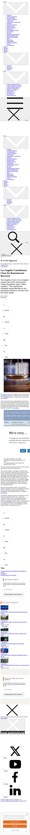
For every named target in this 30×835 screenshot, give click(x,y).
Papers (5, 49)
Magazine (6, 50)
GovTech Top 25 (11, 92)
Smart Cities (10, 40)
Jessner (26, 479)
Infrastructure (10, 29)
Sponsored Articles (11, 95)
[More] (16, 9)
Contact (9, 69)
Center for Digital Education (14, 84)
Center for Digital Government (14, 85)
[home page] (15, 133)
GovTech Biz (10, 31)
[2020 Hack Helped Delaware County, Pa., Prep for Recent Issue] (4, 662)
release (11, 482)
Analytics (9, 15)
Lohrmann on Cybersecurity (13, 22)
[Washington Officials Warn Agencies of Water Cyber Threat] (4, 630)
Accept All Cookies (14, 822)
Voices (8, 44)
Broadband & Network (12, 37)
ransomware (7, 397)
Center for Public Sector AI (13, 87)
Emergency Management (13, 88)
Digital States (10, 91)
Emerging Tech (10, 26)
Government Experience (13, 30)
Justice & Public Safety (12, 35)
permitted (8, 501)
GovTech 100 (10, 94)
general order (4, 492)
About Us (9, 65)
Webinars (6, 48)
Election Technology (12, 24)
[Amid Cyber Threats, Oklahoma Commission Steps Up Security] (4, 652)
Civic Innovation (11, 18)
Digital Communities (12, 90)
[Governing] (6, 805)
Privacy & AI (23, 801)
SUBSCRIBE (4, 718)
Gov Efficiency (10, 45)
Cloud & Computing (12, 19)
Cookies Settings (15, 830)
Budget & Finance (11, 27)
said (16, 471)
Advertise (9, 67)
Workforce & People (12, 42)
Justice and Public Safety (13, 571)
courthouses (5, 395)
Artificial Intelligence (12, 16)
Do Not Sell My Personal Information (10, 801)
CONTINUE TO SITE (6, 255)
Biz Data (9, 33)
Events (5, 46)
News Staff (3, 573)
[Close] (28, 814)
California (21, 571)
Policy (8, 38)
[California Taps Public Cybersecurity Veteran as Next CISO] (4, 619)
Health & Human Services (13, 34)
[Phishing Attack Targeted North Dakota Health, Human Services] (4, 609)
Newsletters (9, 68)
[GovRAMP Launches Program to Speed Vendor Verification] (4, 641)
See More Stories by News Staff (8, 575)
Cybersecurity (10, 20)
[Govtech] (6, 809)
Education (9, 23)
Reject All (15, 826)
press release (16, 408)
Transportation (10, 41)
